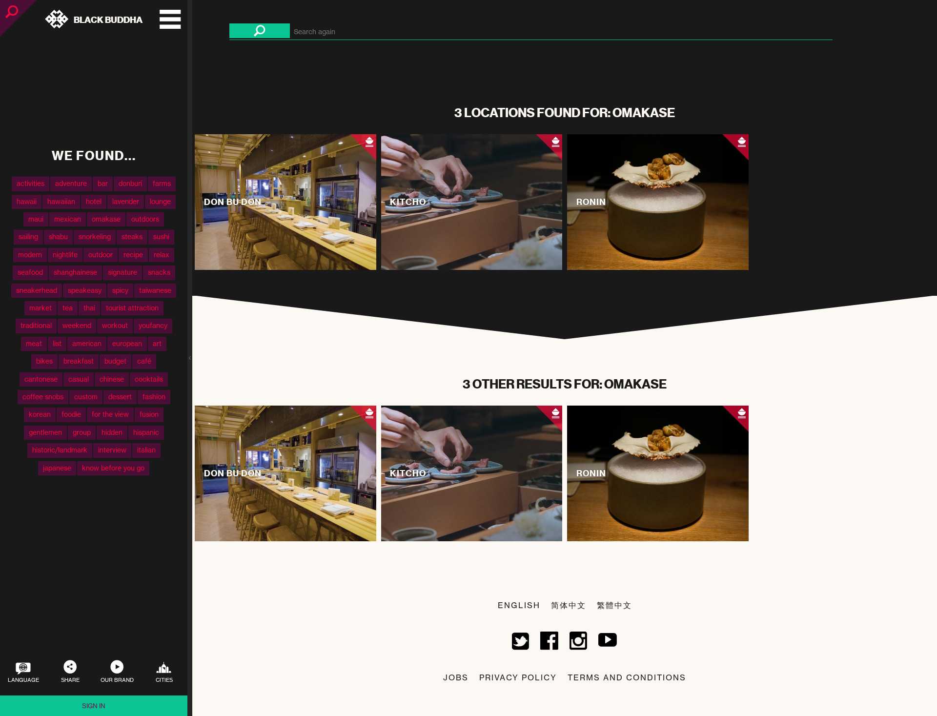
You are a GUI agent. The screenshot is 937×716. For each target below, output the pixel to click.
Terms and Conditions (627, 677)
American (87, 343)
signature (122, 272)
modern (30, 254)
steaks (132, 237)
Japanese (57, 468)
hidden (112, 432)
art (157, 343)
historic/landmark (59, 450)
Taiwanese (155, 290)
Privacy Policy (518, 677)
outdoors (145, 219)
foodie (71, 414)
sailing (28, 237)
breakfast (78, 361)
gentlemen (45, 432)
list (57, 343)
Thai (89, 308)
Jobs (455, 677)
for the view (110, 414)
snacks (159, 272)
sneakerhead (36, 290)
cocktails (149, 379)
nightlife (65, 254)
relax (161, 254)
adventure (71, 184)
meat (34, 343)
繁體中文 (614, 605)
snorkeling (95, 237)
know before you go (113, 468)
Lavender (125, 201)
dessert (120, 396)
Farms (162, 184)
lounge (160, 201)
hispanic (146, 432)
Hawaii (27, 201)
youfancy (153, 326)
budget (115, 361)
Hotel (94, 201)
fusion (149, 414)
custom (86, 396)
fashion (154, 396)
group (82, 432)
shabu (58, 237)
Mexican (67, 219)
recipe (133, 254)
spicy (120, 290)
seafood (30, 272)
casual (78, 379)
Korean (40, 414)
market (40, 308)
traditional (36, 326)
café (144, 361)
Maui (35, 219)
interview (112, 450)
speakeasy (85, 290)
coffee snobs (42, 396)
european (127, 343)
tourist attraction (132, 308)
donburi (130, 184)
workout (115, 326)
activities (30, 184)
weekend (76, 326)
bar (103, 184)
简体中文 (568, 605)
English (519, 605)
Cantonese (41, 379)
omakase (106, 219)
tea (67, 308)
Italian (146, 450)
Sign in (93, 706)
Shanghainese (75, 272)
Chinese (112, 379)
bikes (44, 361)
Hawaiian (61, 201)
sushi (161, 237)
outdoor (100, 254)
